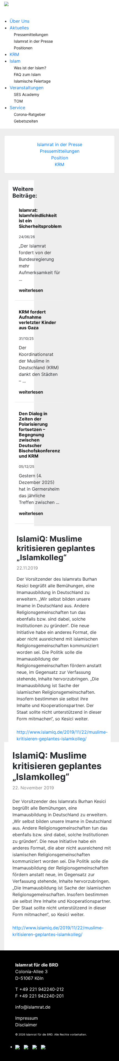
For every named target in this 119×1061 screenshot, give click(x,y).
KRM (14, 54)
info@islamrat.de (32, 1007)
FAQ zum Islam (27, 74)
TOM (18, 101)
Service (17, 107)
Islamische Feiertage (32, 81)
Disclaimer (26, 1024)
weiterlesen (31, 290)
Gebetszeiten (26, 121)
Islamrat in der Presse (33, 41)
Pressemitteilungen (31, 34)
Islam (15, 61)
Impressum (26, 1018)
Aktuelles (19, 27)
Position (59, 157)
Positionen (23, 47)
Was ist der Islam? (30, 67)
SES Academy (26, 94)
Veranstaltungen (26, 87)
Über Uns (19, 21)
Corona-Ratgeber (29, 114)
